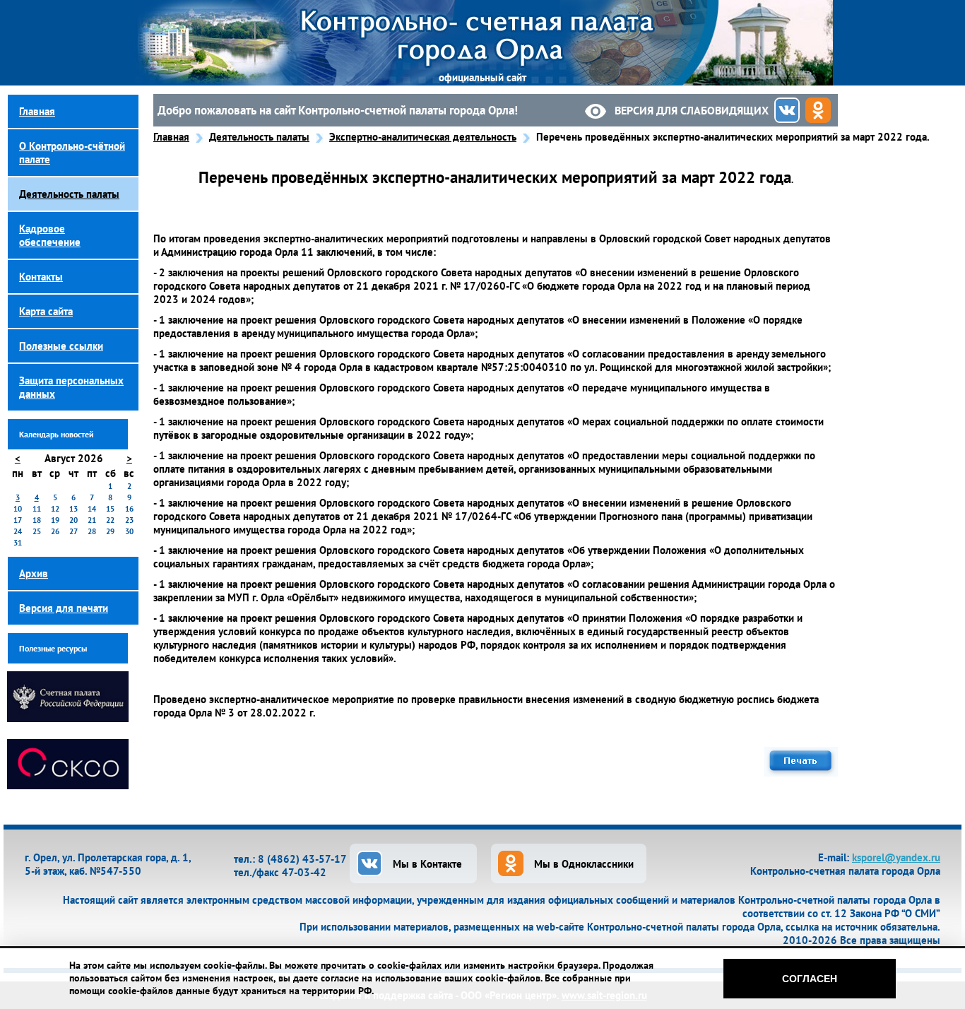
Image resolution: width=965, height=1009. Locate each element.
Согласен (809, 978)
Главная (171, 136)
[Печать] (801, 772)
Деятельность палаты (259, 136)
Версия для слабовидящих (692, 110)
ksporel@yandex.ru (896, 857)
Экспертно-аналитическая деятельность (422, 136)
